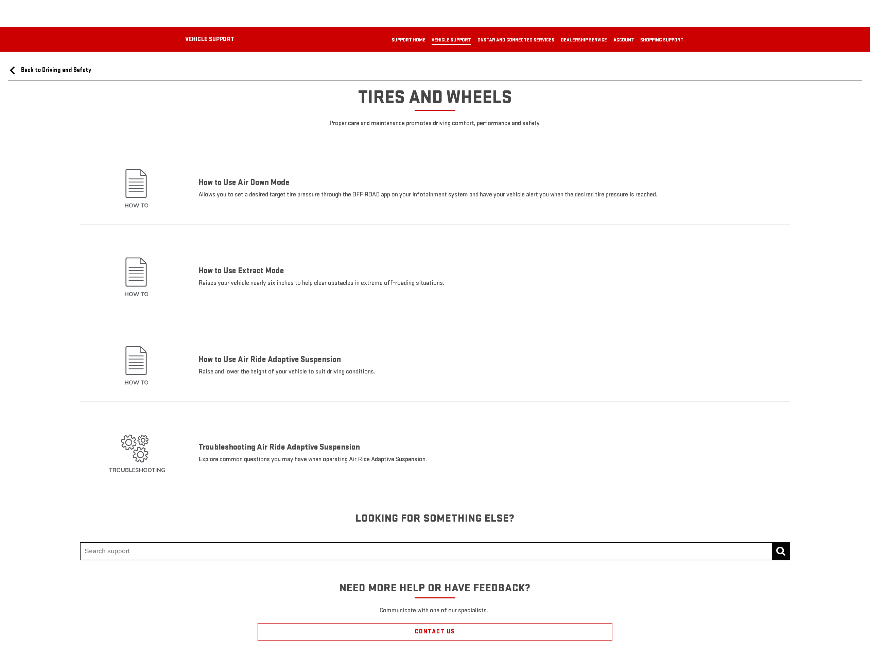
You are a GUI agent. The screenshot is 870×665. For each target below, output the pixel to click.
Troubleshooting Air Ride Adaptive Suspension (279, 447)
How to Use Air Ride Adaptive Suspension (269, 359)
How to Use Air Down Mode (244, 182)
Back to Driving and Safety (55, 69)
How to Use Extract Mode (241, 271)
